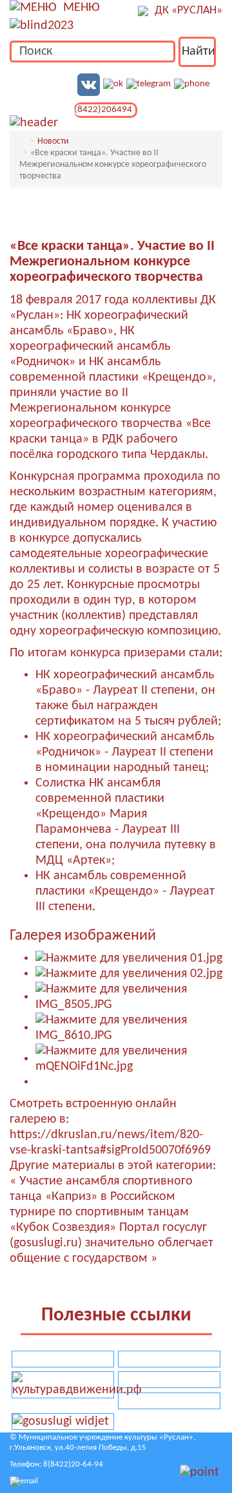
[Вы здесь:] (22, 141)
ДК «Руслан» (188, 11)
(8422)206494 (103, 110)
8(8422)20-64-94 (73, 1464)
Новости (53, 141)
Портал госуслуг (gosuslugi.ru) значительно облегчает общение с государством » (111, 1243)
